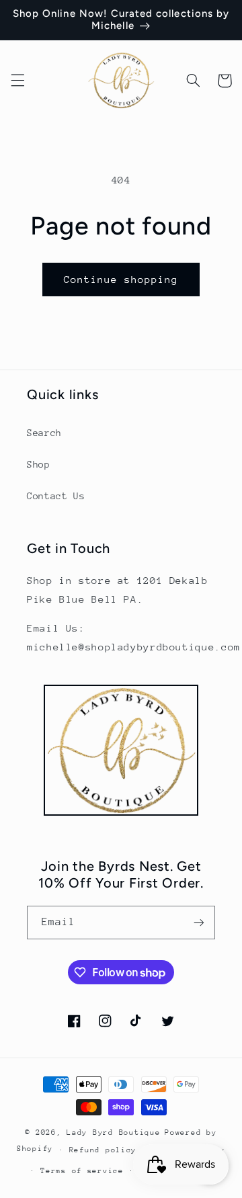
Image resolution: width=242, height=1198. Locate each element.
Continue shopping (121, 279)
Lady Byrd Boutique (113, 1132)
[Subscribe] (199, 922)
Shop (38, 464)
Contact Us (56, 495)
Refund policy (103, 1150)
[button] (17, 80)
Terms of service (82, 1170)
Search (44, 432)
